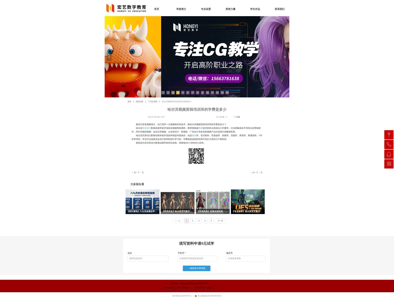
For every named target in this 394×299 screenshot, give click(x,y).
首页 (129, 101)
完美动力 (146, 128)
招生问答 (139, 101)
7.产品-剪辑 (152, 101)
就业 (194, 135)
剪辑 (200, 128)
